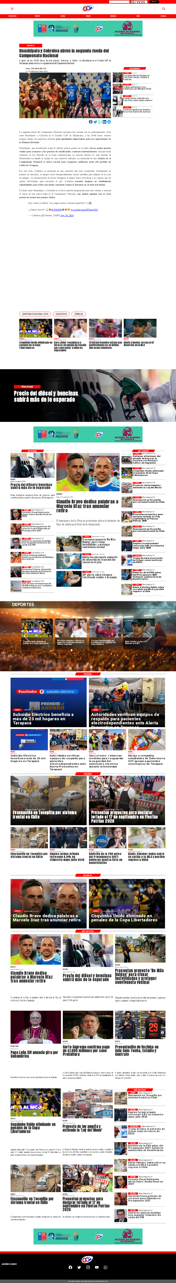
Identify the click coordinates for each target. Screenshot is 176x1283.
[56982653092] (105, 1268)
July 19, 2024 (67, 215)
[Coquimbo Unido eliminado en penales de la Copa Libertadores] (126, 472)
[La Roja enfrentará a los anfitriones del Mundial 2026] (118, 89)
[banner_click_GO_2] (88, 36)
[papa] (36, 1043)
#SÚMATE (56, 209)
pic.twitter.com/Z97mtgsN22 (84, 209)
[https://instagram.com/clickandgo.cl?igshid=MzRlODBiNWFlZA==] (88, 1268)
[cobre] (16, 557)
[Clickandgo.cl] (12, 10)
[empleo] (126, 545)
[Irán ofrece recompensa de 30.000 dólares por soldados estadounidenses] (16, 586)
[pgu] (126, 574)
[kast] (16, 571)
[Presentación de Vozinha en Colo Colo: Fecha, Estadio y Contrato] (118, 77)
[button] (35, 314)
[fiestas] (126, 516)
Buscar (154, 1)
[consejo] (16, 514)
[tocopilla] (126, 502)
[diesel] (33, 477)
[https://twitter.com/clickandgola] (79, 1268)
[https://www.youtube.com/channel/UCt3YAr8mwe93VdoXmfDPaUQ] (96, 1268)
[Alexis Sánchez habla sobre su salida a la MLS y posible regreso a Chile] (126, 589)
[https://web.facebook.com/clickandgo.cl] (70, 1268)
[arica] (126, 458)
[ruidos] (140, 962)
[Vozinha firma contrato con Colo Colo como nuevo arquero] (118, 100)
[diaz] (36, 964)
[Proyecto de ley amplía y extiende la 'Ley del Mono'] (126, 487)
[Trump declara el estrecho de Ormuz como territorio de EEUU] (126, 560)
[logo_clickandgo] (88, 12)
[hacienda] (16, 529)
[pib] (16, 543)
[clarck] (118, 111)
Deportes (28, 620)
